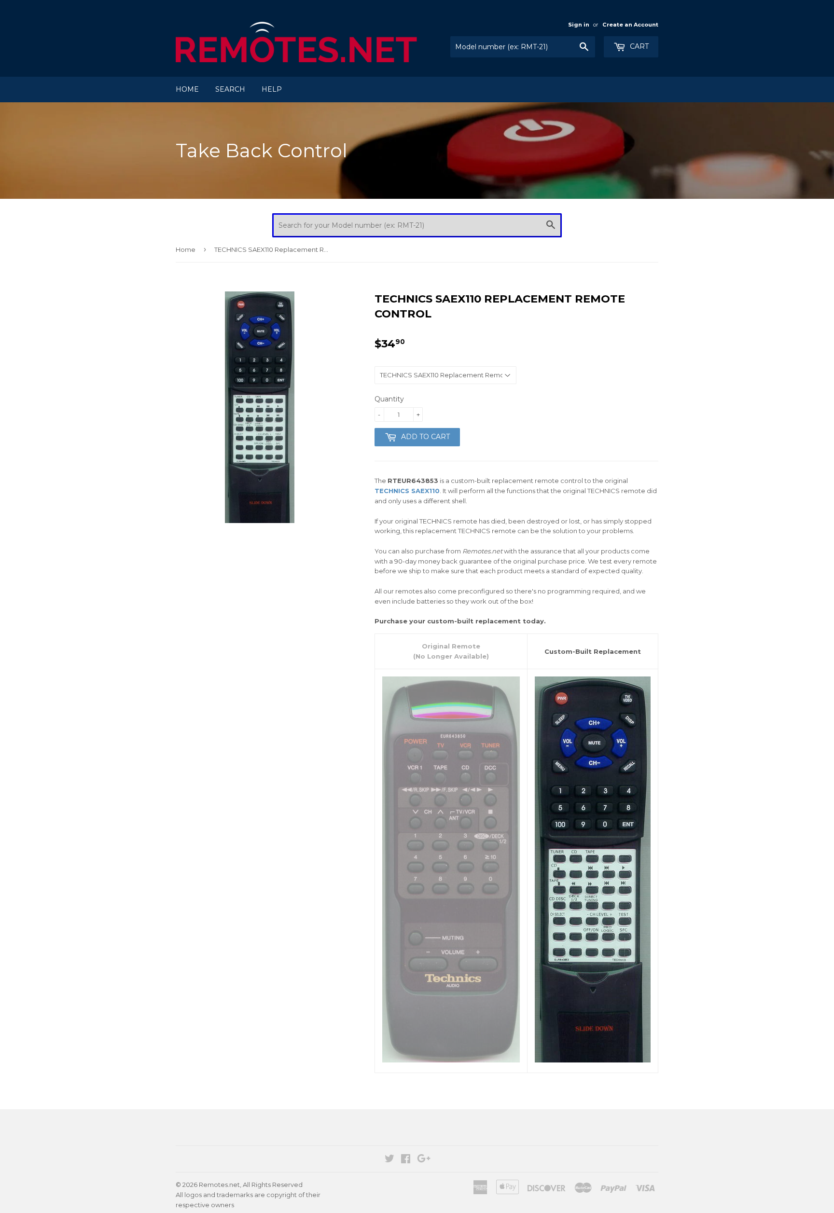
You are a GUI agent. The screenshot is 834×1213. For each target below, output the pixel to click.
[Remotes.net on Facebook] (406, 1160)
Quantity (389, 399)
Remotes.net (219, 1184)
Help (272, 89)
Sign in (578, 24)
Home (187, 89)
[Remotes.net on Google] (424, 1160)
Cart (638, 46)
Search (230, 89)
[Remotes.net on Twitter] (389, 1160)
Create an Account (630, 24)
